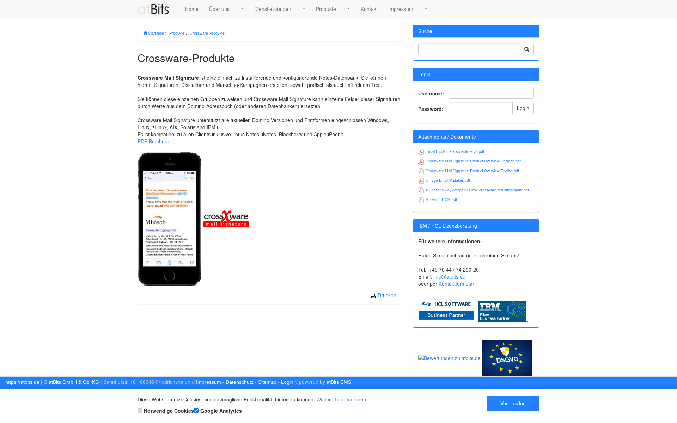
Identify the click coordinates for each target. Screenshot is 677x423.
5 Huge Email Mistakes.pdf (448, 180)
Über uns (219, 8)
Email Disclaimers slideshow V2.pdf (455, 151)
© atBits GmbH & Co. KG (71, 382)
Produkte (326, 8)
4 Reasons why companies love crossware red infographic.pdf (477, 189)
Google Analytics (221, 410)
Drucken (386, 295)
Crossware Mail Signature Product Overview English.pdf (472, 170)
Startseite (155, 33)
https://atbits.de (22, 382)
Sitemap (267, 382)
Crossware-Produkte (207, 33)
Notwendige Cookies (169, 410)
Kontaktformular (456, 283)
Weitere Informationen (341, 399)
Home (192, 8)
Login (523, 108)
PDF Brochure (153, 141)
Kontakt (369, 8)
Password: (431, 108)
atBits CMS (339, 382)
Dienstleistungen (272, 8)
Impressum (400, 8)
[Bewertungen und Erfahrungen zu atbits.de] (449, 357)
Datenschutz (240, 382)
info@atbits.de (449, 276)
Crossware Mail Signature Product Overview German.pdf (473, 160)
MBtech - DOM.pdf (441, 199)
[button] (242, 9)
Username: (431, 93)
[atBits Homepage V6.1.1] (156, 9)
